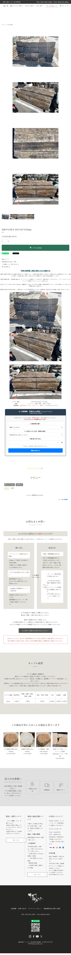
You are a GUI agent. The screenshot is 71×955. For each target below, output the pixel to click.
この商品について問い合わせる (10, 264)
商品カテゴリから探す (16, 6)
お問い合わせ (22, 908)
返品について (5, 259)
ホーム (3, 24)
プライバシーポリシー (35, 908)
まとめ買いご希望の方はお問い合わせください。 (35, 630)
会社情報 (13, 908)
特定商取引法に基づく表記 (9, 262)
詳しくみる (16, 840)
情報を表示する (35, 450)
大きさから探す (29, 6)
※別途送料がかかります (35, 291)
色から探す (39, 6)
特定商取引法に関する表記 (52, 908)
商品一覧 (5, 6)
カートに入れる (37, 248)
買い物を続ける (6, 267)
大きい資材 (9, 24)
